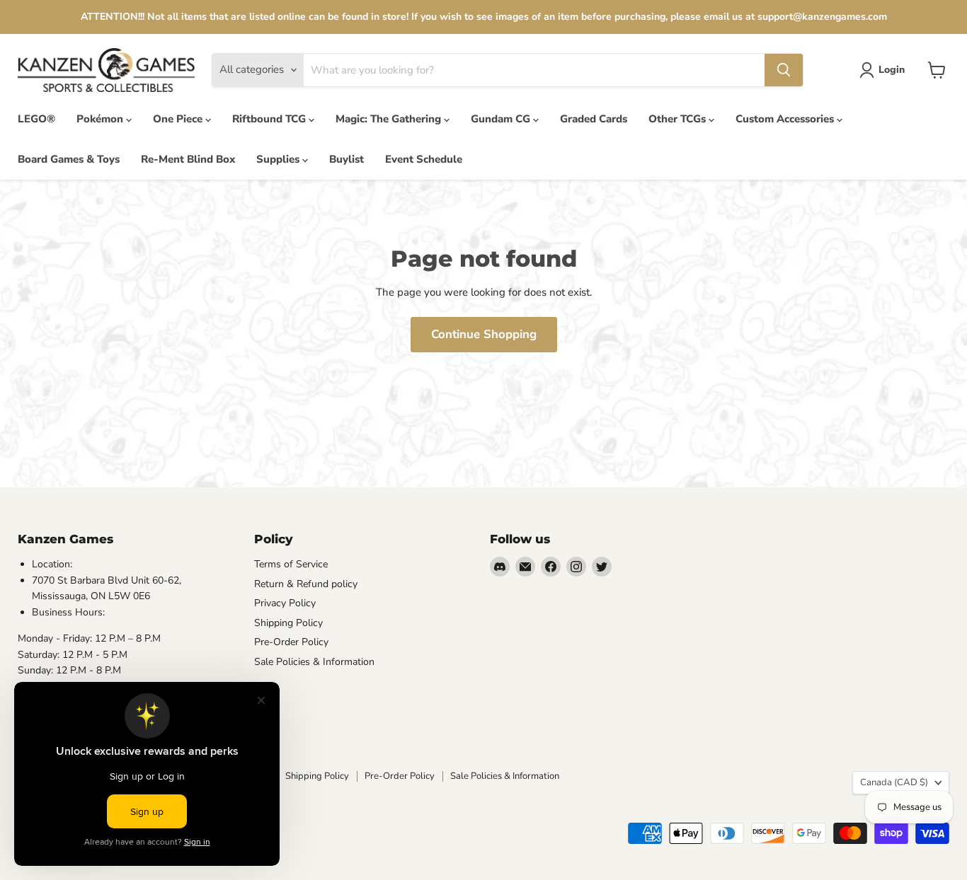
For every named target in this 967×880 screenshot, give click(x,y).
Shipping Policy (288, 623)
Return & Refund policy (305, 584)
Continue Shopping (484, 334)
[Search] (784, 70)
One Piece (179, 119)
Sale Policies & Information (314, 661)
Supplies (279, 159)
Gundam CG (502, 119)
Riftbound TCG (270, 119)
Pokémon (101, 119)
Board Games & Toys (69, 159)
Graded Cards (593, 119)
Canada (894, 782)
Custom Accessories (786, 119)
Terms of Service (291, 564)
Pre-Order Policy (291, 642)
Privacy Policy (285, 603)
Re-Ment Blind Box (188, 159)
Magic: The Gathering (390, 119)
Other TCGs (678, 119)
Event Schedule (423, 159)
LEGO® (36, 119)
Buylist (346, 159)
